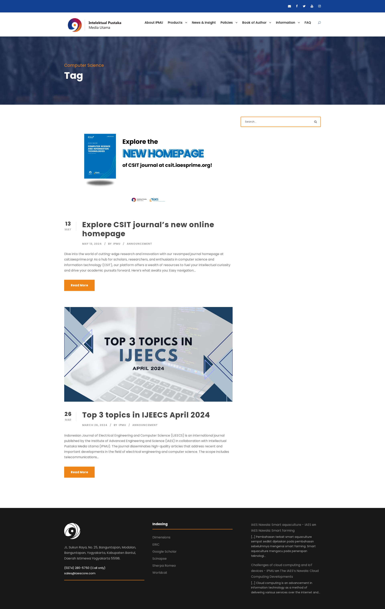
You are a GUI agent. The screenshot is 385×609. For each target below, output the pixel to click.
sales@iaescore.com (79, 573)
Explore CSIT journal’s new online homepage (148, 229)
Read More (79, 285)
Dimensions (161, 537)
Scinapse (159, 558)
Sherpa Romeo (164, 565)
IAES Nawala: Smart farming (273, 530)
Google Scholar (164, 551)
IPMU (117, 244)
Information (285, 22)
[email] (289, 6)
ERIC (155, 544)
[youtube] (312, 6)
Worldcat (159, 572)
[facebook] (297, 6)
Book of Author (254, 22)
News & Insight (204, 22)
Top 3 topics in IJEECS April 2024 (146, 415)
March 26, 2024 (94, 425)
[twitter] (304, 6)
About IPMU (154, 22)
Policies (227, 22)
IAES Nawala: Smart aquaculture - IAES (281, 524)
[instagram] (319, 6)
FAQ (308, 22)
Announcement (139, 244)
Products (175, 22)
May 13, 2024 (92, 244)
